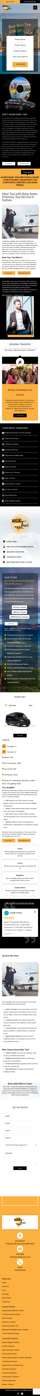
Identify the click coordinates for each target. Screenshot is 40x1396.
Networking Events (9, 1380)
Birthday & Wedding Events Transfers (15, 1329)
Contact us (6, 1302)
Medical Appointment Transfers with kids (16, 1357)
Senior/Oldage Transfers (10, 1342)
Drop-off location (19, 57)
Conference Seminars (9, 1373)
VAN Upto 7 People (19, 612)
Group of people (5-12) (10, 1326)
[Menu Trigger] (35, 8)
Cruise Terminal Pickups (10, 1333)
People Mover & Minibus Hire (12, 1365)
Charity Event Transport (10, 1377)
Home (4, 1282)
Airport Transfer (8, 1384)
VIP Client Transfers (9, 1369)
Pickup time (19, 45)
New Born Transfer (9, 1322)
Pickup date (19, 39)
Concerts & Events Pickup (11, 1314)
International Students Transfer (13, 1310)
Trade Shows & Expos (9, 1361)
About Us (5, 1286)
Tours (4, 1290)
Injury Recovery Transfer (10, 1350)
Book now (21, 64)
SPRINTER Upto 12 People (19, 617)
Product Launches (8, 1346)
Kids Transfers (7, 1318)
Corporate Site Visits (9, 1354)
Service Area (6, 1298)
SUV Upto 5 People (19, 607)
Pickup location (19, 51)
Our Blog (5, 1294)
